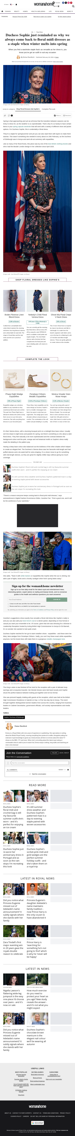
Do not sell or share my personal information (47, 1116)
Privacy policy (65, 1113)
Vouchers (21, 1095)
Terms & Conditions (38, 609)
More (69, 11)
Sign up (66, 753)
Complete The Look (48, 109)
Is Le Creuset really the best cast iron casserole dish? (21, 1085)
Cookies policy (16, 1116)
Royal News (59, 11)
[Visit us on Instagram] (68, 3)
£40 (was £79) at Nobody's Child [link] (38, 322)
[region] (37, 762)
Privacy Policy (50, 609)
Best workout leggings (37, 1081)
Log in (61, 753)
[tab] (12, 769)
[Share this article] (5, 115)
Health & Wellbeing (38, 11)
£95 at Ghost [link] (61, 321)
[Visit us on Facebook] (63, 3)
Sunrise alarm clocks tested (21, 1080)
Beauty (16, 11)
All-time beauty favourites (21, 1075)
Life (50, 11)
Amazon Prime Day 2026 (20, 16)
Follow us (58, 115)
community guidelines (22, 757)
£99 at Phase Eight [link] (14, 401)
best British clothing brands (58, 144)
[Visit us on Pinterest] (71, 3)
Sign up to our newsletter (54, 1079)
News (57, 57)
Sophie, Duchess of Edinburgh (14, 717)
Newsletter (68, 115)
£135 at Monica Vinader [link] (61, 401)
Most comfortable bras (37, 1084)
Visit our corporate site (62, 1130)
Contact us (37, 1113)
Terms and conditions (51, 1113)
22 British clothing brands (21, 1090)
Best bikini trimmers (37, 1074)
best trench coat (29, 621)
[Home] (2, 11)
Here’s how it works (58, 61)
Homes (25, 11)
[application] (37, 515)
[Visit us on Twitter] (66, 3)
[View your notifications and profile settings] (16, 4)
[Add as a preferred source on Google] (37, 1123)
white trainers (26, 576)
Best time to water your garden (42, 16)
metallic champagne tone (56, 639)
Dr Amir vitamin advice (64, 16)
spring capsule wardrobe (22, 126)
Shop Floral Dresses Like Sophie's (28, 109)
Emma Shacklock (28, 57)
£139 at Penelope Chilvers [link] (38, 401)
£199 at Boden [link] (14, 321)
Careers (26, 1116)
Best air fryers (37, 1078)
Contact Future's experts (22, 1113)
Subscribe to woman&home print (54, 1075)
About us (8, 1113)
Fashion (8, 11)
